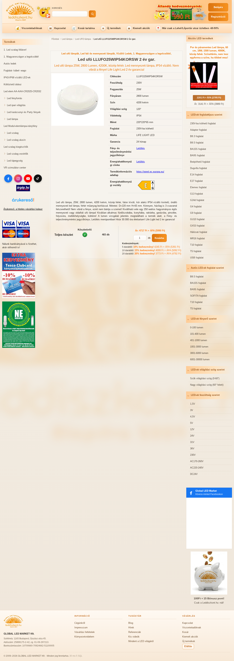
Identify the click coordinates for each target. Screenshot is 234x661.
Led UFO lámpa (83, 39)
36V (192, 448)
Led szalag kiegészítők (16, 146)
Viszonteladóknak (29, 28)
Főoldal (55, 39)
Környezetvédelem (84, 636)
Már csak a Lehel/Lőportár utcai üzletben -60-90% (187, 28)
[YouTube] (28, 178)
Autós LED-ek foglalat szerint (207, 267)
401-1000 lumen (198, 340)
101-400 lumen (198, 334)
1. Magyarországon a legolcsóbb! (21, 56)
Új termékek (111, 28)
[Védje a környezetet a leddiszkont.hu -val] (18, 347)
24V (192, 435)
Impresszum (81, 627)
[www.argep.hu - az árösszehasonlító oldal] (23, 190)
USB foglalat (196, 257)
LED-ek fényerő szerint (203, 318)
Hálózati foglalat (198, 232)
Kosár (185, 632)
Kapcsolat (57, 28)
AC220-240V (196, 467)
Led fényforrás (14, 98)
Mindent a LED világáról (141, 641)
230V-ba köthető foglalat (203, 123)
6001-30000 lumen (200, 359)
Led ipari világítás (16, 105)
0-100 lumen (196, 327)
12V (192, 429)
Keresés (57, 8)
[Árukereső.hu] (23, 201)
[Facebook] (8, 178)
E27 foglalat (196, 181)
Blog (130, 623)
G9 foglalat (196, 213)
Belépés (218, 7)
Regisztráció (218, 16)
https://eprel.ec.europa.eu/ (150, 171)
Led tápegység (14, 160)
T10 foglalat (196, 244)
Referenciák (134, 632)
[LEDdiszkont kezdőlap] (20, 12)
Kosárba (159, 238)
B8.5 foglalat (196, 142)
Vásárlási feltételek (84, 632)
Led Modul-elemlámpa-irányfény (20, 126)
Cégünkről (79, 623)
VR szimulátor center (15, 167)
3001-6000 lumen (199, 353)
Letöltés (140, 148)
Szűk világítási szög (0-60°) (204, 378)
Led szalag (12, 133)
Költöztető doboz (13, 84)
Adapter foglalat (198, 129)
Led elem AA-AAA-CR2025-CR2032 (22, 91)
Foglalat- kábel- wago (15, 70)
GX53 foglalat (197, 225)
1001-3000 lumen (199, 346)
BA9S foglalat (197, 155)
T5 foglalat (195, 251)
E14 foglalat (196, 174)
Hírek (131, 627)
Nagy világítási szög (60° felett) (206, 384)
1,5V (192, 403)
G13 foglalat (196, 193)
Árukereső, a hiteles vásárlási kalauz (23, 209)
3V (191, 410)
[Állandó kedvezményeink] (152, 12)
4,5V (192, 416)
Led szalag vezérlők (17, 153)
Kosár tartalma (83, 28)
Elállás (188, 646)
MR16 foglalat (197, 238)
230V (193, 455)
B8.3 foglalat (196, 136)
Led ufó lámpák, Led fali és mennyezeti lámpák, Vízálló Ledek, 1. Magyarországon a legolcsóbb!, (116, 53)
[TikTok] (38, 178)
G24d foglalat (197, 200)
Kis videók (133, 636)
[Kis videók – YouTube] (43, 12)
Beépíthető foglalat (200, 161)
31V (192, 442)
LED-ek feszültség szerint (205, 395)
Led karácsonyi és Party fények (24, 112)
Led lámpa (12, 119)
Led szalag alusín (16, 140)
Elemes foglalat (198, 187)
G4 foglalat (196, 206)
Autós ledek (10, 63)
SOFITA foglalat (198, 295)
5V (191, 423)
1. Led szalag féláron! (15, 49)
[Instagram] (18, 178)
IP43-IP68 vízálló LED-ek (17, 77)
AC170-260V (196, 461)
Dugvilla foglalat (198, 168)
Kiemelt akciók (139, 28)
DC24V (194, 474)
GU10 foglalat (197, 219)
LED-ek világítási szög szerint (207, 369)
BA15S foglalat (198, 149)
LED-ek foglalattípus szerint (206, 114)
